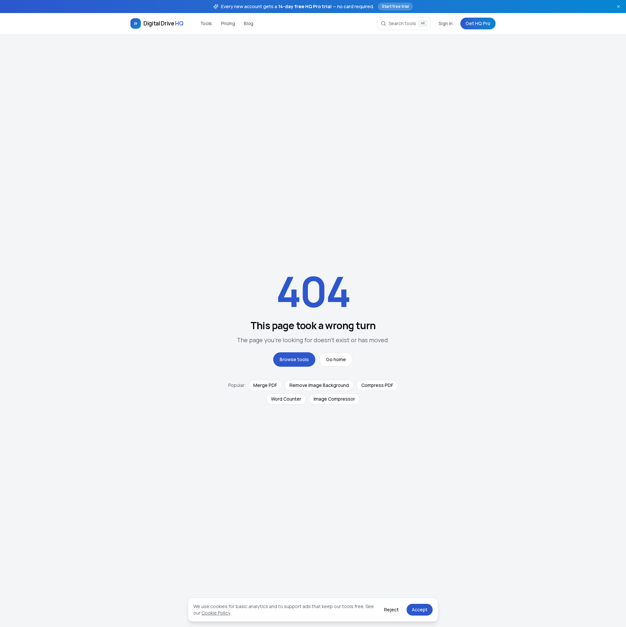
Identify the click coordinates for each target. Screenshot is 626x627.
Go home (336, 359)
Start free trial (395, 6)
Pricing (228, 23)
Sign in (446, 23)
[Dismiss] (618, 6)
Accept (419, 609)
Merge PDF (265, 385)
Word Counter (286, 399)
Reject (391, 609)
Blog (248, 23)
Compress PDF (377, 385)
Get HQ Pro (478, 23)
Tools (206, 23)
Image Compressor (334, 399)
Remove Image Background (319, 385)
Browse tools (294, 359)
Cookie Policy (215, 613)
